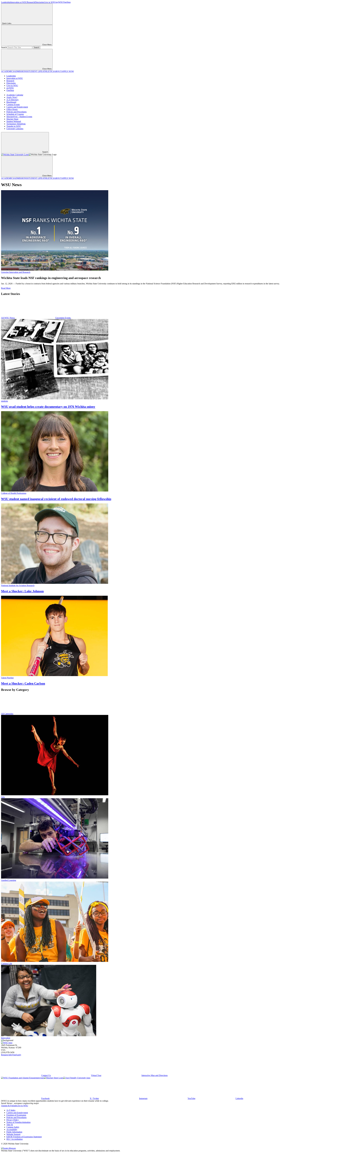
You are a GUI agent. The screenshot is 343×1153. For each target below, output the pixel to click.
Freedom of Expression (16, 1115)
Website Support (13, 1134)
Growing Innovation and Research (15, 272)
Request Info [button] (6, 1055)
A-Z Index (10, 1110)
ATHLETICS (48, 71)
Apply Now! (11, 97)
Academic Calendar (14, 95)
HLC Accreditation (14, 1139)
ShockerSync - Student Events (19, 116)
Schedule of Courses (15, 114)
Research (31, 2)
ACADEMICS (7, 71)
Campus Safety (12, 1127)
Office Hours (12, 109)
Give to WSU (50, 2)
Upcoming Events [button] (63, 318)
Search (4, 47)
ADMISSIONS (20, 71)
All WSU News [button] (8, 318)
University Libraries (14, 129)
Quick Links (6, 23)
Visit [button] (14, 1055)
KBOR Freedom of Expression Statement (24, 1137)
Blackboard (11, 102)
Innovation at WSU (18, 2)
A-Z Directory (12, 100)
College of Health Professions (13, 493)
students (4, 401)
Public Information (14, 1132)
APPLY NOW (67, 71)
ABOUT (57, 71)
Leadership (5, 2)
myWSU (59, 2)
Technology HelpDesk (16, 124)
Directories (39, 2)
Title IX (9, 1125)
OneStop (67, 2)
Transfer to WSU (13, 126)
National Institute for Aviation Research (17, 585)
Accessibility (11, 1129)
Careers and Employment (17, 107)
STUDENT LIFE (34, 71)
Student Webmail (13, 121)
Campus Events (13, 104)
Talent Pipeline (7, 678)
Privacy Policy (12, 1120)
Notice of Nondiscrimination (18, 1122)
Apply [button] (18, 1055)
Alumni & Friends (8, 1106)
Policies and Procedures (16, 112)
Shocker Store (12, 119)
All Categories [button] (7, 714)
